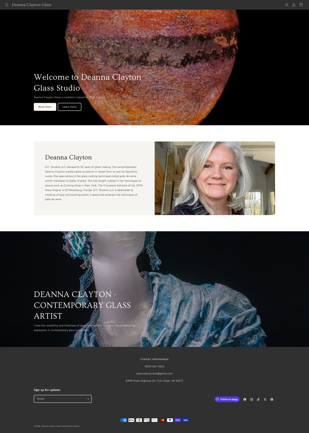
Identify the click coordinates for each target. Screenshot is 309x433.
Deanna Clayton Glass (51, 426)
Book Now (45, 107)
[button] (6, 4)
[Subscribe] (87, 399)
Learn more (69, 107)
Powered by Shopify (71, 426)
